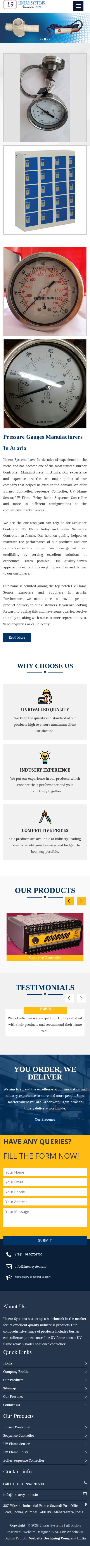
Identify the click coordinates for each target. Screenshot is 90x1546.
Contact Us (11, 1405)
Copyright (17, 1525)
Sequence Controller (45, 958)
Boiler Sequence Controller (24, 1460)
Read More (17, 637)
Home (7, 1363)
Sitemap (9, 1388)
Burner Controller (17, 1427)
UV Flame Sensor (16, 1444)
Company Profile (16, 1372)
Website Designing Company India (57, 1538)
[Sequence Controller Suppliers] (45, 926)
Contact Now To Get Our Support (32, 1276)
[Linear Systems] (24, 8)
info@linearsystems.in (30, 1266)
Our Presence (45, 1119)
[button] (7, 28)
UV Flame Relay (15, 1452)
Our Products (13, 1380)
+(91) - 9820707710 (28, 1255)
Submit (45, 1240)
